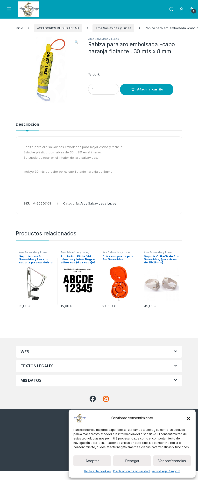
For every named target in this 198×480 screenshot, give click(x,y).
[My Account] (181, 9)
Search (171, 9)
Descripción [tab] (27, 124)
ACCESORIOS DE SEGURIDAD (58, 28)
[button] (188, 418)
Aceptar (92, 461)
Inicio (19, 28)
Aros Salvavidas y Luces (113, 28)
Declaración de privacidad (131, 471)
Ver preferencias (172, 461)
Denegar (132, 461)
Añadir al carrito (150, 89)
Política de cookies (97, 471)
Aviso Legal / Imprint (166, 471)
